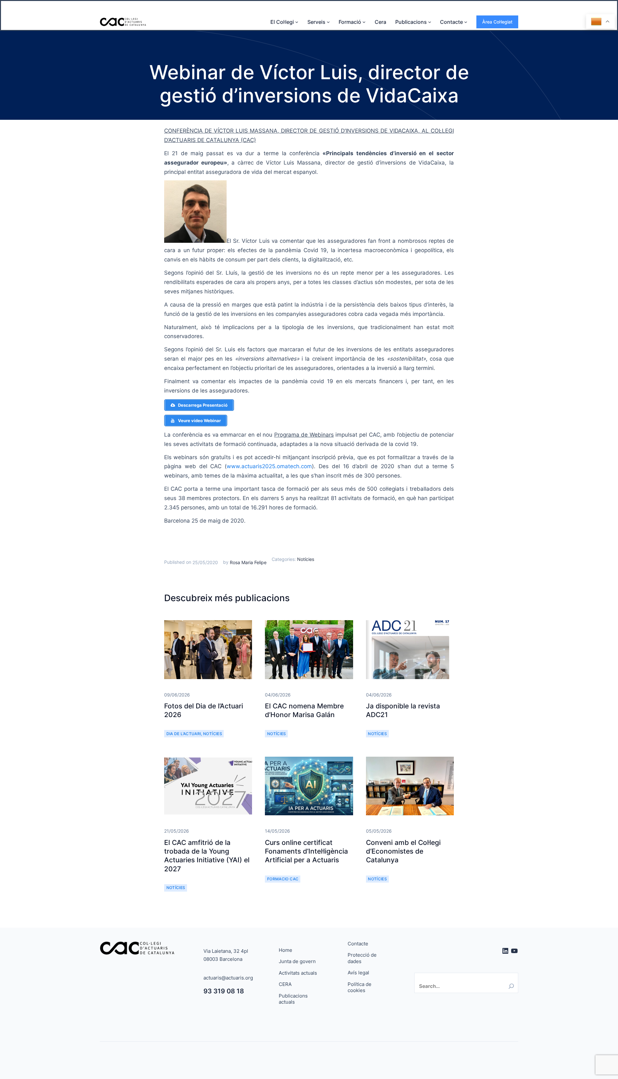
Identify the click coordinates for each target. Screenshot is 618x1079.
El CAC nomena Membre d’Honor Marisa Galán (304, 710)
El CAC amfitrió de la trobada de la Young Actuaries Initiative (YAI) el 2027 (206, 855)
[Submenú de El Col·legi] (296, 22)
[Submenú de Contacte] (465, 22)
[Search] (511, 986)
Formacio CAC (282, 878)
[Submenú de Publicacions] (429, 22)
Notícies (305, 559)
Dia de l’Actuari (183, 733)
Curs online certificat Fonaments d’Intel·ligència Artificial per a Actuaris (306, 851)
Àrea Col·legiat (497, 21)
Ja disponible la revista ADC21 (403, 710)
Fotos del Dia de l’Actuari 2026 (203, 710)
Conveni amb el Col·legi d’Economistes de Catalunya (403, 851)
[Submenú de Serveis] (328, 22)
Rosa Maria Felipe (248, 562)
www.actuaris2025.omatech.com (269, 466)
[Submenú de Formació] (364, 22)
